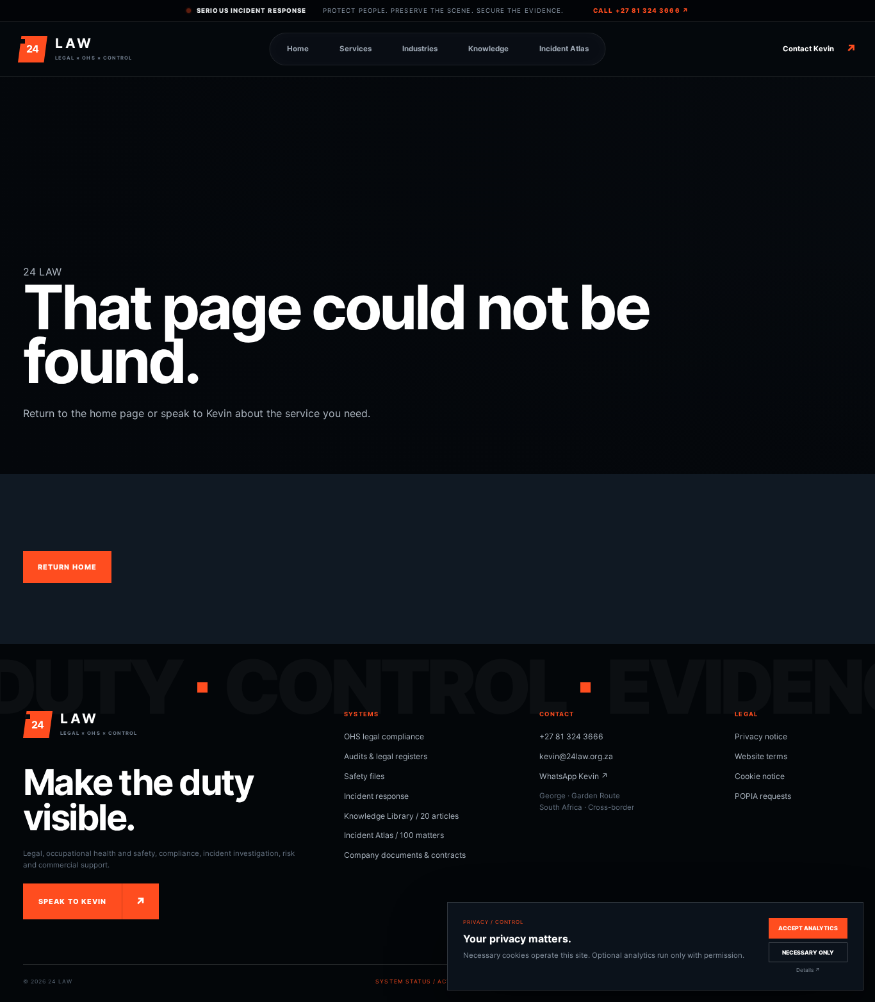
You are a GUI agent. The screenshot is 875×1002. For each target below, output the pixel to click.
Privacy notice (761, 736)
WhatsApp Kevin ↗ (574, 776)
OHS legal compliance (384, 736)
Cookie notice (760, 776)
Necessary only (808, 952)
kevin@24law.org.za (576, 756)
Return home (67, 567)
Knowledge (488, 48)
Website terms (761, 756)
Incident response (376, 796)
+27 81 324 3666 (571, 736)
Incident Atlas (564, 48)
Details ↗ (808, 970)
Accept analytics (808, 928)
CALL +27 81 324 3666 (641, 10)
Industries (420, 48)
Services (355, 48)
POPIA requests (763, 796)
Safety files (364, 776)
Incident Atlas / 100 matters (394, 835)
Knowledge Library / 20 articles (401, 816)
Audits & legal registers (385, 756)
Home (298, 48)
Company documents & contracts (405, 855)
